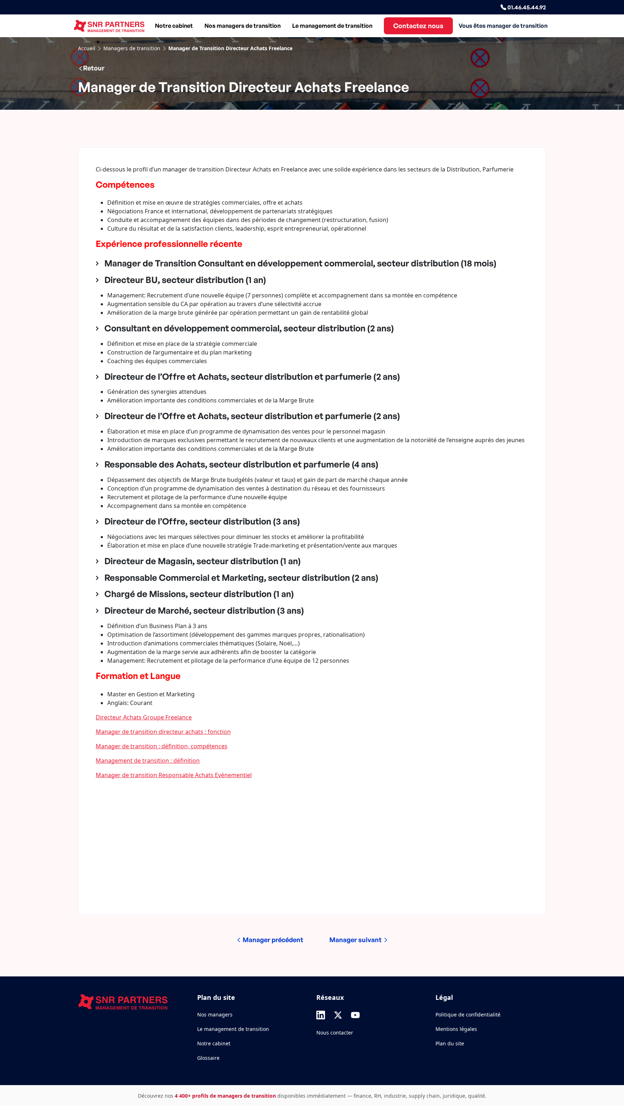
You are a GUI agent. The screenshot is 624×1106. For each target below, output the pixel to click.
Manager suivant (356, 940)
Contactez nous (418, 26)
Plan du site (450, 1043)
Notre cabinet (174, 25)
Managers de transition (131, 48)
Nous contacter (334, 1032)
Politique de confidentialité (468, 1014)
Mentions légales (456, 1029)
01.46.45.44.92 (526, 7)
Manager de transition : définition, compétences (162, 746)
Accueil (86, 48)
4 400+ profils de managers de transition (225, 1095)
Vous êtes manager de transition (503, 25)
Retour (93, 68)
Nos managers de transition (242, 25)
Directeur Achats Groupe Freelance (144, 717)
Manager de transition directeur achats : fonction (163, 732)
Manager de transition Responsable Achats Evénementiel (174, 775)
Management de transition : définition (148, 761)
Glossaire (208, 1057)
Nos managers (215, 1014)
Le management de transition (332, 25)
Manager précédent (272, 940)
